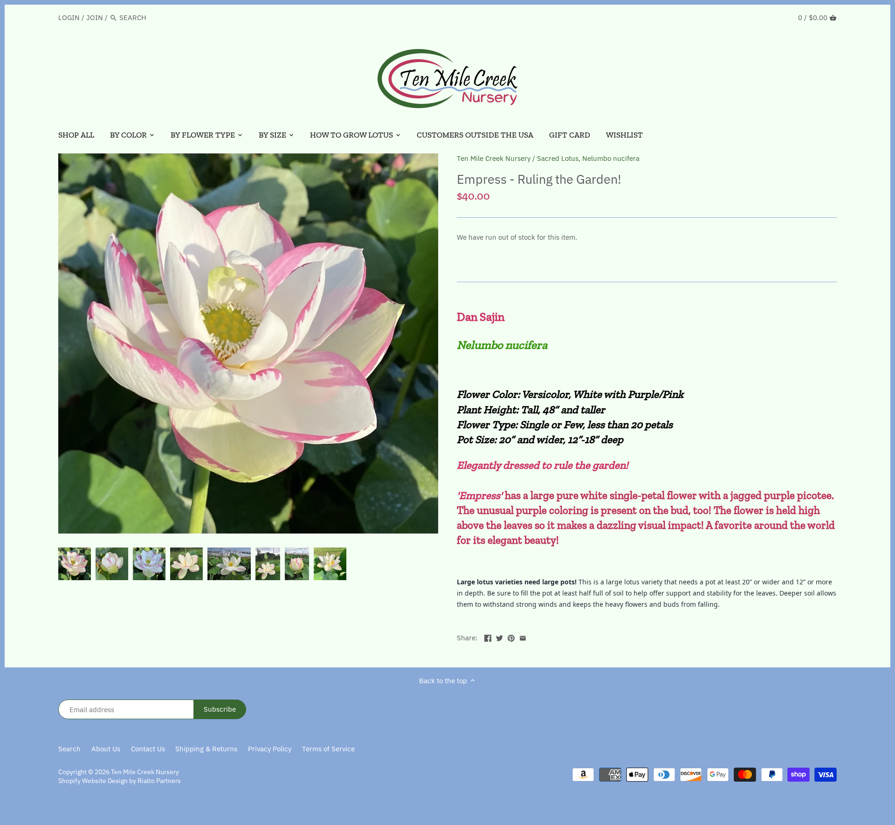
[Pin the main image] (511, 636)
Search (69, 748)
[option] (74, 564)
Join (94, 17)
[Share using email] (522, 636)
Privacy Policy (269, 748)
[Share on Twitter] (499, 636)
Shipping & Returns (206, 748)
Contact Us (148, 748)
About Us (105, 748)
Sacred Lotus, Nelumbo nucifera (588, 158)
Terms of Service (328, 748)
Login (69, 17)
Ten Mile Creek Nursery (493, 158)
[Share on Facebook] (487, 636)
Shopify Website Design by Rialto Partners (119, 780)
